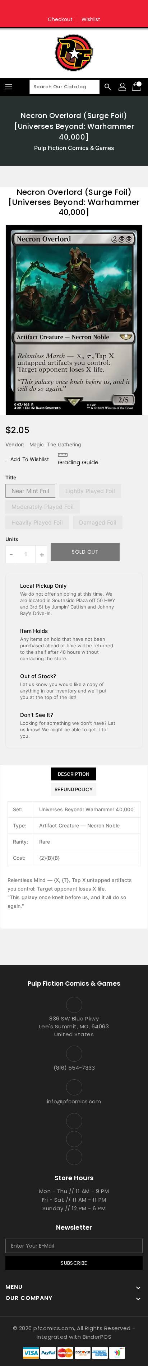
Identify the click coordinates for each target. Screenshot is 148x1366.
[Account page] (123, 87)
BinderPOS (97, 1337)
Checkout (60, 19)
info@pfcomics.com (74, 1101)
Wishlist (91, 19)
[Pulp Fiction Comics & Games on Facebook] (60, 8)
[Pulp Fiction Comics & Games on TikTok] (87, 8)
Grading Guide (78, 462)
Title (10, 477)
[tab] (73, 774)
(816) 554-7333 (74, 1067)
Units (11, 539)
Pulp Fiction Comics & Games (74, 147)
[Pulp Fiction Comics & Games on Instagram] (74, 8)
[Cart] (137, 87)
